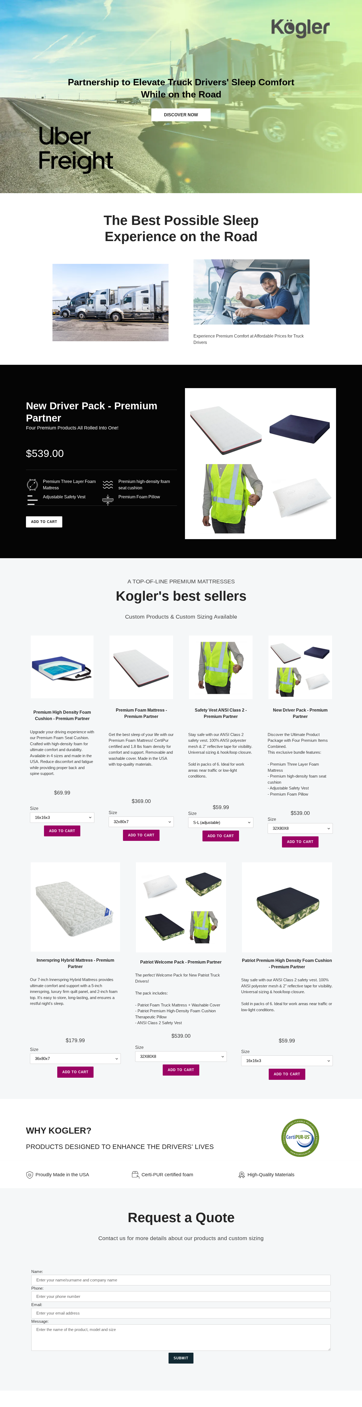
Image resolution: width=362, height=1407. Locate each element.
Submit (181, 1358)
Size (34, 808)
